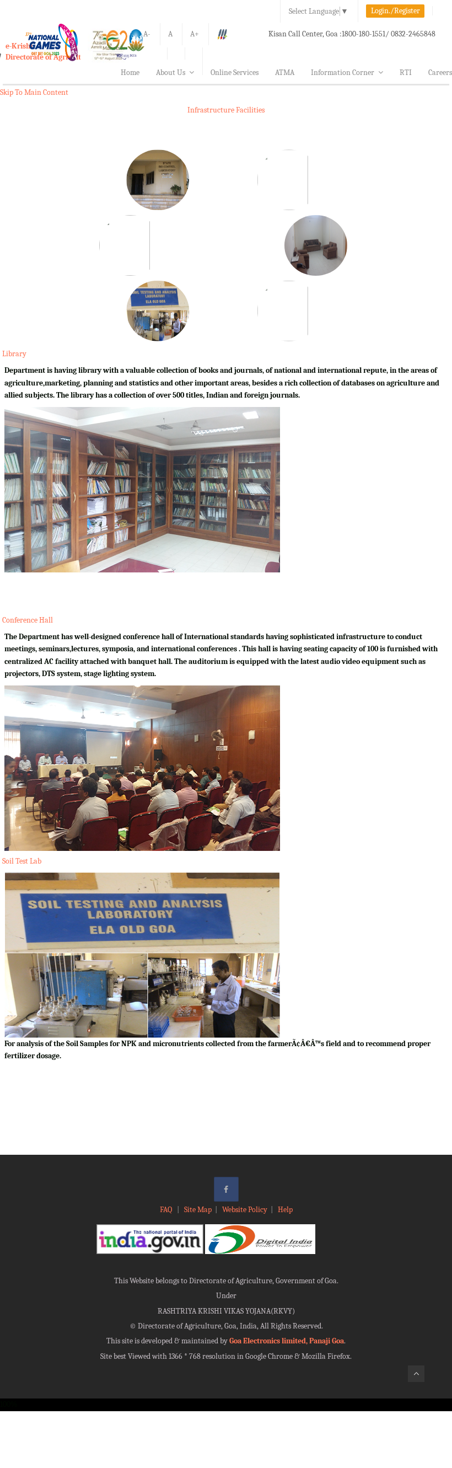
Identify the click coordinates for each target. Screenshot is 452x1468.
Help (285, 1209)
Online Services (235, 72)
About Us (170, 72)
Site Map (198, 1209)
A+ (194, 34)
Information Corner (342, 72)
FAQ (167, 1209)
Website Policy (244, 1209)
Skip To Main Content (34, 92)
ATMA (284, 72)
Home (130, 72)
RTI (406, 72)
